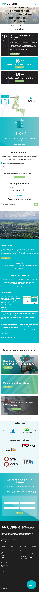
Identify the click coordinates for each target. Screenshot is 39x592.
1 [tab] (14, 144)
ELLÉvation (32, 559)
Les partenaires (3, 559)
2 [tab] (18, 144)
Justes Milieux (32, 551)
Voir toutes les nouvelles (7, 337)
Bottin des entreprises (24, 548)
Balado (31, 557)
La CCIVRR (3, 546)
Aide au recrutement (33, 555)
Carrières (2, 557)
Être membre (23, 546)
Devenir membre (19, 177)
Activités (12, 546)
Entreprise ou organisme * (25, 506)
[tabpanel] (19, 129)
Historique (2, 550)
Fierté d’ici (2, 576)
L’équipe (2, 555)
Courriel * (6, 506)
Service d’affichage (23, 560)
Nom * (21, 500)
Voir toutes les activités (15, 548)
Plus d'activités (32, 87)
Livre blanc (3, 560)
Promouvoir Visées (33, 563)
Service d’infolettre (23, 558)
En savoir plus (14, 53)
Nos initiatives (33, 546)
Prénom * (6, 500)
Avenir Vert (31, 553)
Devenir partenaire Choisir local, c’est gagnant (4, 579)
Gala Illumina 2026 (14, 550)
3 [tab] (22, 144)
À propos (2, 548)
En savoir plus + (4, 309)
